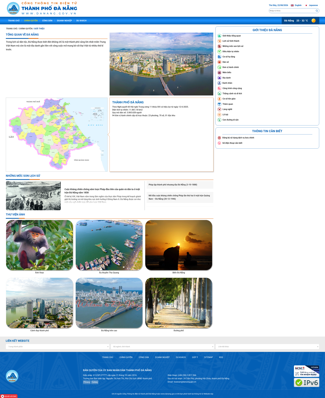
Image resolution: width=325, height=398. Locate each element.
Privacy (87, 382)
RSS (221, 357)
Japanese (313, 5)
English (298, 5)
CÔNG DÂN (144, 357)
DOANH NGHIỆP (162, 357)
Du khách (81, 20)
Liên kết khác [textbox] (223, 347)
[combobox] (57, 346)
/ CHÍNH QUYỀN (25, 28)
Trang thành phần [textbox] (15, 347)
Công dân (47, 20)
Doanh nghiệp (64, 20)
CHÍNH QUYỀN (125, 357)
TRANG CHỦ (11, 28)
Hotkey (95, 382)
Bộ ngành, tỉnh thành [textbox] (121, 347)
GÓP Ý (195, 357)
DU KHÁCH (181, 357)
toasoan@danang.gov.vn (185, 382)
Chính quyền (31, 20)
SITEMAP (208, 357)
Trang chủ (14, 20)
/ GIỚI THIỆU (39, 28)
